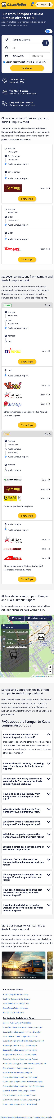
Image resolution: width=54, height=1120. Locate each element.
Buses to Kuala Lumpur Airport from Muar (20, 1077)
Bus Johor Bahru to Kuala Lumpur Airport (20, 1054)
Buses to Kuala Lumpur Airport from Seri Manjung (23, 1086)
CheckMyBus (5, 1117)
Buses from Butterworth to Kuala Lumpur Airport (23, 1027)
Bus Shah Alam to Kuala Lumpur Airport (19, 1090)
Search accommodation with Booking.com (26, 61)
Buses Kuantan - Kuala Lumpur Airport (18, 1068)
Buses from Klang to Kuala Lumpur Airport (20, 1059)
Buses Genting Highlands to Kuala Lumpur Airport (23, 1041)
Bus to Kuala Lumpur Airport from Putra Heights (23, 1081)
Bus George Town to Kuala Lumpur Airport (20, 1045)
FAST (7, 434)
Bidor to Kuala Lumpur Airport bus (17, 1023)
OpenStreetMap (40, 676)
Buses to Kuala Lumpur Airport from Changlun (22, 1032)
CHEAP (7, 305)
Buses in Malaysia (19, 1117)
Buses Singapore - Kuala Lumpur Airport (19, 1095)
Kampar (17, 618)
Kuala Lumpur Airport (39, 618)
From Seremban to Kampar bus (16, 1003)
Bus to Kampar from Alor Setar (15, 994)
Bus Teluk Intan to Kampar (14, 1012)
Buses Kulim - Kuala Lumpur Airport (17, 1072)
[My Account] (31, 4)
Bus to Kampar (34, 1117)
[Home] (14, 4)
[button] (41, 637)
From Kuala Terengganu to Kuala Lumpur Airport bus (25, 1063)
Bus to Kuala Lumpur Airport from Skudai (20, 1104)
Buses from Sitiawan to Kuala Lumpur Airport (21, 1099)
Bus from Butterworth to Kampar (16, 999)
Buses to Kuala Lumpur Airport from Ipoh (20, 1050)
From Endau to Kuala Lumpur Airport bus (20, 1036)
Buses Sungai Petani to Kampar (16, 1008)
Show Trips (27, 198)
